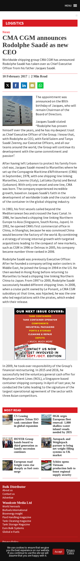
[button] (68, 5)
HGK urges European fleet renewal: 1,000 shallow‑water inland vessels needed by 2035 (62, 424)
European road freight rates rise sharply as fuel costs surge (26, 466)
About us (7, 490)
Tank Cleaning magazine (16, 521)
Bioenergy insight (12, 513)
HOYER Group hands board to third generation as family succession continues (26, 445)
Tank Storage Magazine (16, 524)
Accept (58, 551)
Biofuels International (14, 510)
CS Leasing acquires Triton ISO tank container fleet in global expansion (26, 420)
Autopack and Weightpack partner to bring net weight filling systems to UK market (63, 447)
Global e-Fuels (10, 532)
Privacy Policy (10, 542)
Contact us (8, 494)
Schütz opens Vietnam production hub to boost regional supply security (64, 468)
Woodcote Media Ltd (17, 502)
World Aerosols (11, 506)
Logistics (15, 23)
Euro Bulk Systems (13, 528)
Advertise (7, 497)
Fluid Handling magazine (16, 517)
